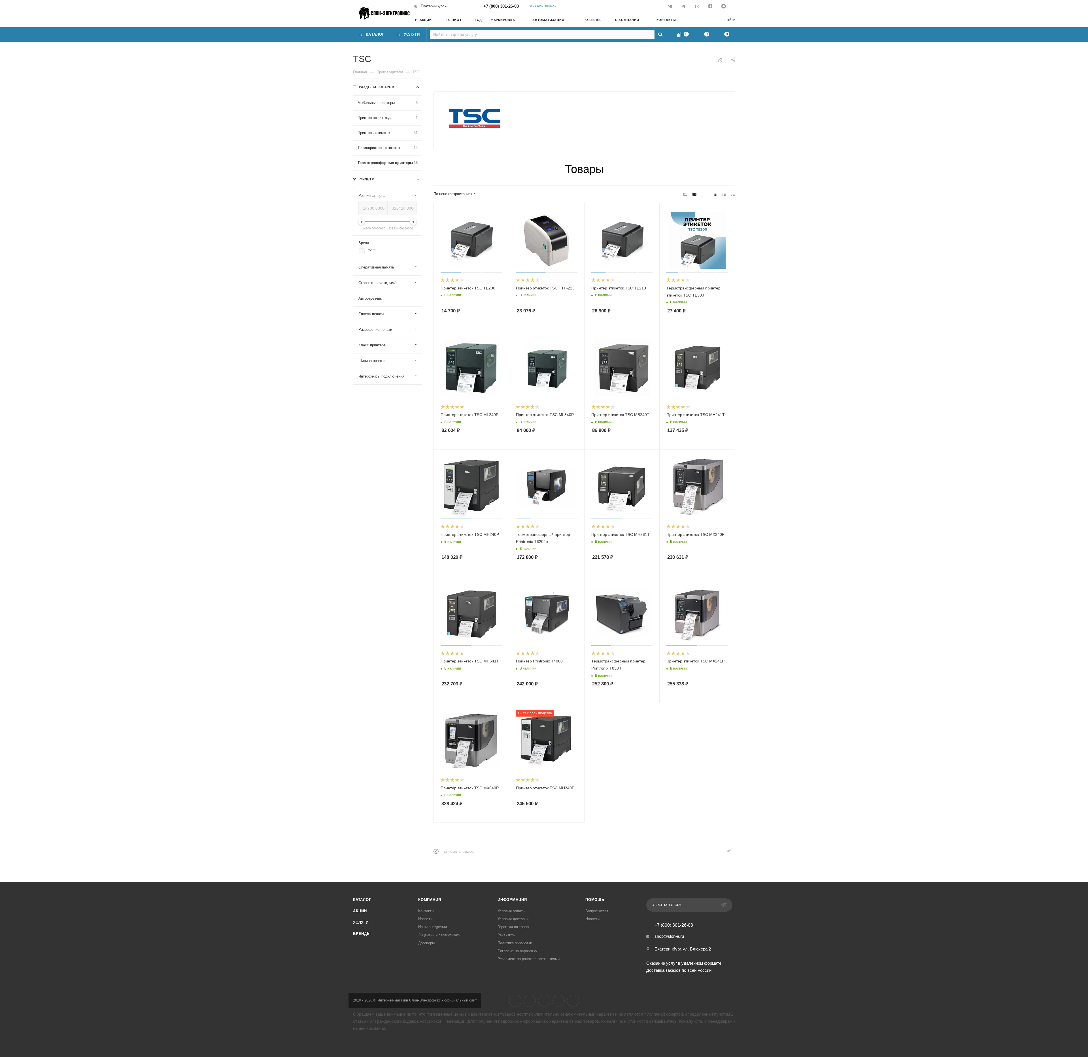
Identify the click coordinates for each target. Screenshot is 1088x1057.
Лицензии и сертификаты (439, 935)
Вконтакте (515, 1001)
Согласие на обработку (517, 951)
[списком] (724, 194)
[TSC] (474, 118)
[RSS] (720, 59)
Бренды (362, 934)
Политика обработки (515, 943)
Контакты (426, 911)
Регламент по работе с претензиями (529, 959)
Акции (360, 911)
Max (573, 1001)
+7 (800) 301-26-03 (501, 6)
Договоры (426, 943)
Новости (425, 919)
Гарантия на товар (513, 927)
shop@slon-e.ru (669, 936)
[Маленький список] (685, 194)
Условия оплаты (511, 911)
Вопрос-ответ (596, 911)
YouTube (544, 1001)
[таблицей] (733, 194)
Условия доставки (513, 919)
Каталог (362, 900)
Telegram (530, 1001)
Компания (429, 900)
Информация (512, 900)
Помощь (594, 900)
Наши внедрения (432, 927)
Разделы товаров (376, 87)
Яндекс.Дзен (558, 1001)
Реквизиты (506, 935)
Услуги (361, 922)
